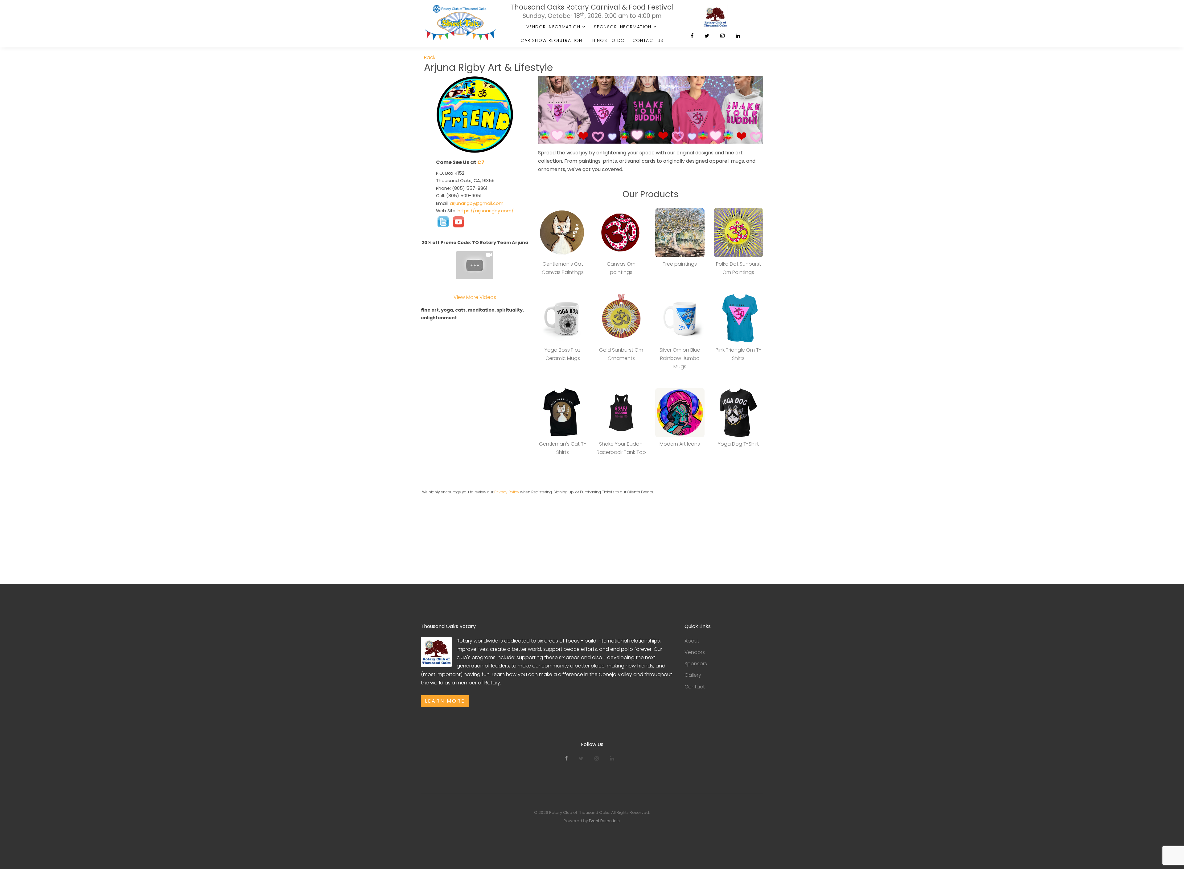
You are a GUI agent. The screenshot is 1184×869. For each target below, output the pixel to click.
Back (429, 57)
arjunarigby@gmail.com (477, 203)
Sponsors (695, 663)
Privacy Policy (506, 492)
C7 (480, 162)
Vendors (694, 652)
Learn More (445, 700)
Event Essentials (604, 820)
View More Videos (475, 297)
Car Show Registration (551, 40)
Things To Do (607, 40)
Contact (694, 686)
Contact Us (648, 40)
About (691, 640)
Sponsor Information (623, 27)
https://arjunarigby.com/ (486, 211)
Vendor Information (553, 27)
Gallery (692, 675)
